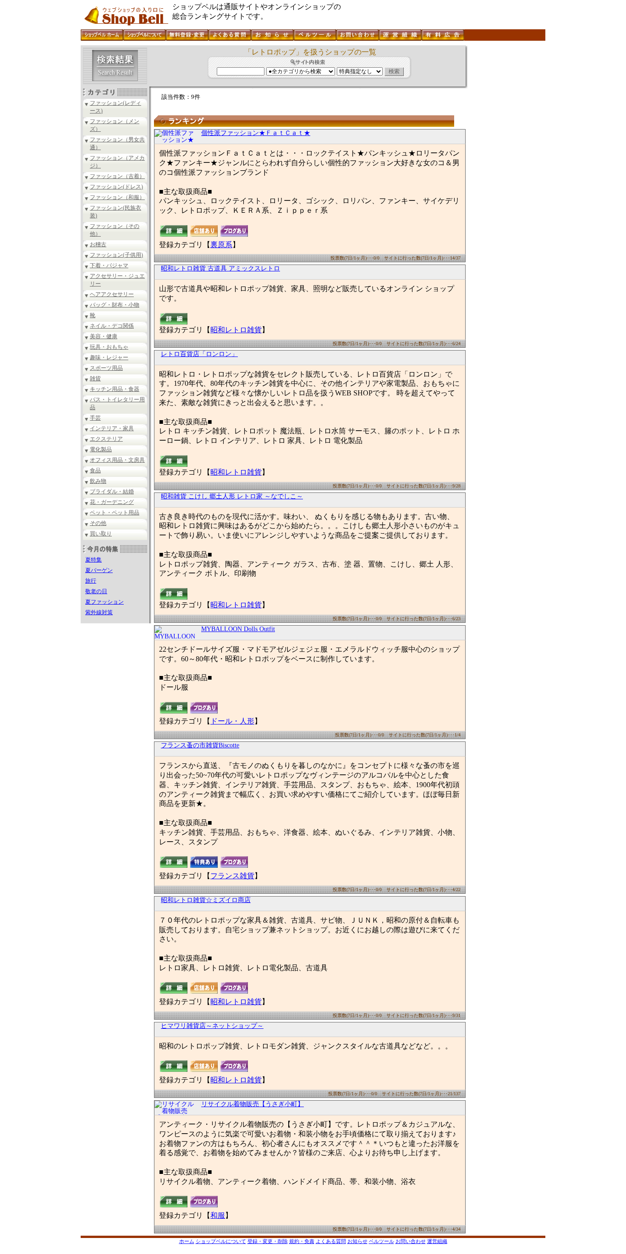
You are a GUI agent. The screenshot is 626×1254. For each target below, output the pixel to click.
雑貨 (95, 378)
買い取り (101, 533)
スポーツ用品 (106, 368)
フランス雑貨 (232, 876)
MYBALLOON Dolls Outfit (238, 629)
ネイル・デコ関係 (112, 326)
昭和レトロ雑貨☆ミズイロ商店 (206, 900)
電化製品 (101, 449)
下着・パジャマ (109, 265)
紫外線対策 (99, 612)
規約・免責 (301, 1241)
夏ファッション (104, 602)
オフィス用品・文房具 (117, 460)
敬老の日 (96, 591)
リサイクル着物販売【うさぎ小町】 (252, 1104)
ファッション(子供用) (116, 255)
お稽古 (98, 244)
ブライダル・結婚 (112, 491)
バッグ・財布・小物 (114, 305)
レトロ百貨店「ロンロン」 (199, 354)
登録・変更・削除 (267, 1241)
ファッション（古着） (117, 176)
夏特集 (93, 560)
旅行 (90, 581)
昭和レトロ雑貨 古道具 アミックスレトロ (220, 268)
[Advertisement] (505, 182)
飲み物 (98, 481)
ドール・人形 (232, 721)
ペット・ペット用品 (114, 512)
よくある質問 (331, 1241)
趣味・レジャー (109, 357)
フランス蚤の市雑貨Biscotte (200, 745)
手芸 (95, 418)
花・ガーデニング (112, 502)
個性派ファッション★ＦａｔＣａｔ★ (255, 133)
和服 (217, 1215)
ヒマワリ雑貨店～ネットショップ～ (212, 1025)
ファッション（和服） (117, 197)
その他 (98, 523)
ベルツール (381, 1241)
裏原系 (221, 245)
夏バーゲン (99, 570)
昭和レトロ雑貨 (236, 330)
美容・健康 (103, 336)
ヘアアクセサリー (112, 294)
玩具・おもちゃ (109, 347)
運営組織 (437, 1241)
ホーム (186, 1241)
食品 (95, 470)
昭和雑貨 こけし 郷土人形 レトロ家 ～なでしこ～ (232, 496)
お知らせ (357, 1241)
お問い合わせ (410, 1241)
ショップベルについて (221, 1241)
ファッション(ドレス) (116, 187)
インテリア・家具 (112, 428)
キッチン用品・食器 (114, 389)
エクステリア (106, 439)
